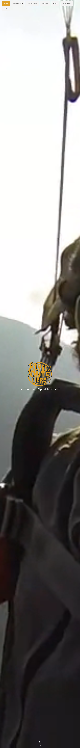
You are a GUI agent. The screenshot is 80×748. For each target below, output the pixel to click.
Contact (6, 8)
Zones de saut (67, 3)
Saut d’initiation (32, 3)
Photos (55, 3)
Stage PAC (45, 3)
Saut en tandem (18, 3)
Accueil (6, 3)
